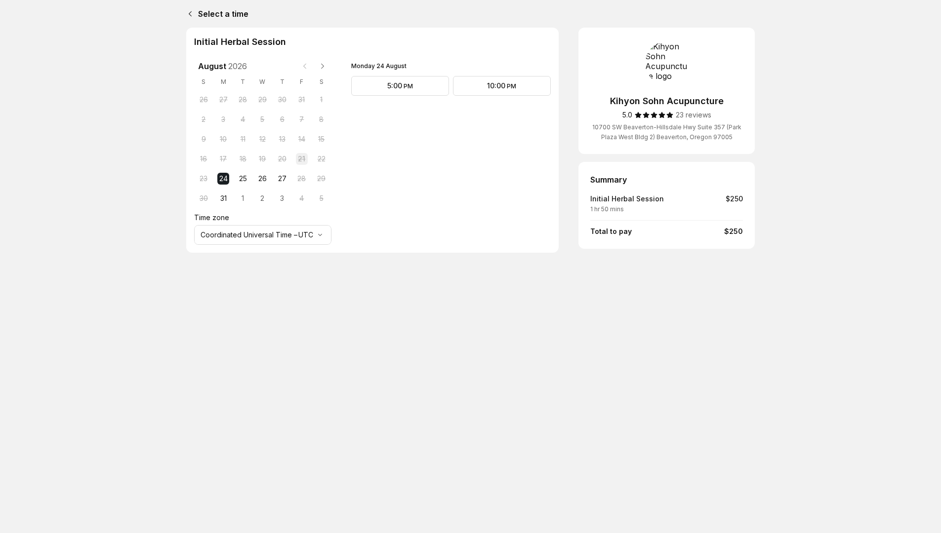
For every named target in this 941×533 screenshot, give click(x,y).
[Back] (188, 14)
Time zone (211, 217)
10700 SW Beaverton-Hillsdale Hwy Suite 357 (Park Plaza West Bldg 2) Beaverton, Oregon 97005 (666, 132)
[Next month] (322, 66)
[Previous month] (305, 66)
